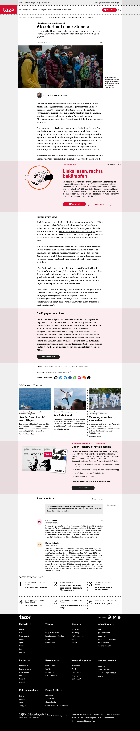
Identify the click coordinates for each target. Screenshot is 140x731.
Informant (75, 718)
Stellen (74, 639)
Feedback (49, 695)
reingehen (23, 682)
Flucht (48, 17)
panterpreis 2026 (104, 646)
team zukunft (50, 666)
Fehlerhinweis (62, 373)
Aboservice (49, 699)
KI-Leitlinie (115, 714)
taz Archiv (101, 676)
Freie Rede (23, 679)
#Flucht (74, 366)
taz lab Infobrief (51, 676)
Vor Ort (74, 669)
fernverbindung (25, 669)
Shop (21, 702)
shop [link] (38, 3)
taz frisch (48, 669)
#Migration (58, 366)
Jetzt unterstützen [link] (48, 357)
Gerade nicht (111, 164)
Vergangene (76, 676)
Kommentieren (51, 373)
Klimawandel (50, 643)
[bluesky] (114, 618)
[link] (21, 9)
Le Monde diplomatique (107, 673)
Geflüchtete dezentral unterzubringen (77, 231)
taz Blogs (101, 666)
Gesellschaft (24, 636)
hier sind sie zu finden (60, 511)
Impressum (94, 718)
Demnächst (76, 666)
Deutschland (39, 17)
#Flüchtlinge (49, 366)
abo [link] (96, 3)
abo (99, 629)
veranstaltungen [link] (30, 3)
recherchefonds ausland (107, 639)
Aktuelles (75, 629)
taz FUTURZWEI (104, 669)
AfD (46, 629)
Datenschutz (85, 718)
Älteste (101, 499)
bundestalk (23, 666)
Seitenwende (109, 718)
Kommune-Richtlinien (102, 714)
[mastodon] (109, 618)
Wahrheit (22, 652)
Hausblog (75, 633)
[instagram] (119, 618)
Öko (20, 633)
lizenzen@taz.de (34, 717)
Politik (30, 17)
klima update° (24, 672)
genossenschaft (104, 633)
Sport (21, 643)
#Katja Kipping (83, 366)
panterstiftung (103, 643)
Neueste (94, 499)
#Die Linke (67, 366)
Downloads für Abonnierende (56, 705)
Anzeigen (22, 706)
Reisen (21, 696)
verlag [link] (21, 3)
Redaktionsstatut (87, 714)
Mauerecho (23, 676)
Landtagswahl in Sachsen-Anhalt (55, 637)
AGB (101, 718)
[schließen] (119, 164)
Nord (21, 649)
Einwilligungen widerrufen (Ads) (84, 721)
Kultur (21, 639)
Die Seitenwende (78, 636)
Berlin (21, 646)
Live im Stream (77, 672)
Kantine (22, 699)
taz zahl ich (102, 636)
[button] (119, 10)
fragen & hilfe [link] (46, 3)
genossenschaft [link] (104, 3)
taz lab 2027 (76, 679)
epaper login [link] (115, 3)
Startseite (22, 17)
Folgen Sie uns (101, 617)
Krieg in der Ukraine (52, 633)
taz (25, 617)
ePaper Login (50, 702)
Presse (74, 643)
